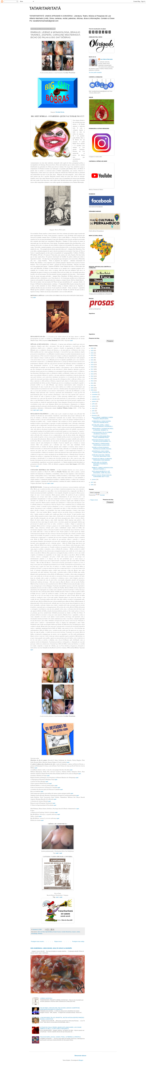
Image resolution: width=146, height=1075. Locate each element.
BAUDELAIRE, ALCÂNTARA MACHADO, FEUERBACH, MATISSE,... (100, 464)
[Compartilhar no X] (50, 929)
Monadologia (34, 933)
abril (93, 410)
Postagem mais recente (37, 941)
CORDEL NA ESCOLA (46, 998)
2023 (92, 355)
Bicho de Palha (41, 931)
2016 (92, 371)
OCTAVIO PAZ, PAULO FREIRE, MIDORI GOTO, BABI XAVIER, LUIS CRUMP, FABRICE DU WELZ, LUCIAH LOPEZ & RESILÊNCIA (60, 1028)
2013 (92, 378)
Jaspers (74, 931)
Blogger (81, 1060)
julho (93, 404)
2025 (92, 350)
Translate (102, 495)
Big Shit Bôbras (49, 931)
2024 (92, 353)
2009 (92, 388)
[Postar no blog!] (48, 929)
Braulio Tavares (57, 931)
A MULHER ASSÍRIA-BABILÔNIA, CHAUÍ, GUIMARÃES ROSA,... (101, 437)
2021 (92, 360)
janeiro (94, 479)
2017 (92, 369)
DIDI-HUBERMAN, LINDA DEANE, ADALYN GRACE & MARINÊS (51, 948)
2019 (92, 364)
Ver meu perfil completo (95, 72)
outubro (94, 396)
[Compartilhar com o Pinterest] (53, 929)
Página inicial (58, 941)
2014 (92, 376)
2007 (92, 482)
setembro (94, 399)
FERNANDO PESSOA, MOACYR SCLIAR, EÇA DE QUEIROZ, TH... (101, 440)
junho (93, 406)
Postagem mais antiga (78, 941)
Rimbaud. (40, 933)
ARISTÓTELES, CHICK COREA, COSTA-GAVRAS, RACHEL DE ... (101, 451)
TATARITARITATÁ (45, 8)
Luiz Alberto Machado (106, 59)
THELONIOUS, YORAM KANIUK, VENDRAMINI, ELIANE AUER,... (101, 444)
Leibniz (78, 931)
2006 (92, 484)
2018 (92, 367)
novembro (95, 394)
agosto (94, 401)
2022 (92, 357)
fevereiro (94, 415)
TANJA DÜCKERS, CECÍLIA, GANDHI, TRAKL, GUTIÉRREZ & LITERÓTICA (60, 1037)
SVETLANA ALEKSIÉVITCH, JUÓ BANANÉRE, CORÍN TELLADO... (101, 472)
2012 (92, 381)
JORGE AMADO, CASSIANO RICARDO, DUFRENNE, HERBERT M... (102, 429)
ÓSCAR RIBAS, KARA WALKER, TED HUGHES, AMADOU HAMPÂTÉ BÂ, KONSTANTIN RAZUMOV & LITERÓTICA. (60, 1008)
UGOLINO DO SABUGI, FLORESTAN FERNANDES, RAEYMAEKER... (102, 459)
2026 (92, 348)
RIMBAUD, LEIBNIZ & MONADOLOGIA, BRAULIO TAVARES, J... (102, 468)
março (94, 413)
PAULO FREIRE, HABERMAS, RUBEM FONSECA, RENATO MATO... (102, 418)
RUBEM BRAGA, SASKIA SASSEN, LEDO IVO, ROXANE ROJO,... (101, 422)
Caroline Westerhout (66, 931)
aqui (34, 297)
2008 (92, 390)
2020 (92, 362)
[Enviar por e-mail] (46, 929)
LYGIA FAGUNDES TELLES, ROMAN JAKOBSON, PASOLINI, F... (102, 433)
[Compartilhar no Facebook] (52, 929)
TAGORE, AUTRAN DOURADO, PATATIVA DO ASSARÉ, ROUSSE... (102, 448)
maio (93, 408)
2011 (92, 383)
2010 (92, 385)
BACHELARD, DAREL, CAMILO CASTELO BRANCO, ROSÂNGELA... (102, 425)
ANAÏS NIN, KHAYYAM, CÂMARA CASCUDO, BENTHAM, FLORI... (101, 455)
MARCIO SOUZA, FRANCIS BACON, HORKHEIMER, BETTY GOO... (102, 475)
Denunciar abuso (80, 1055)
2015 (92, 374)
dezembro (95, 392)
